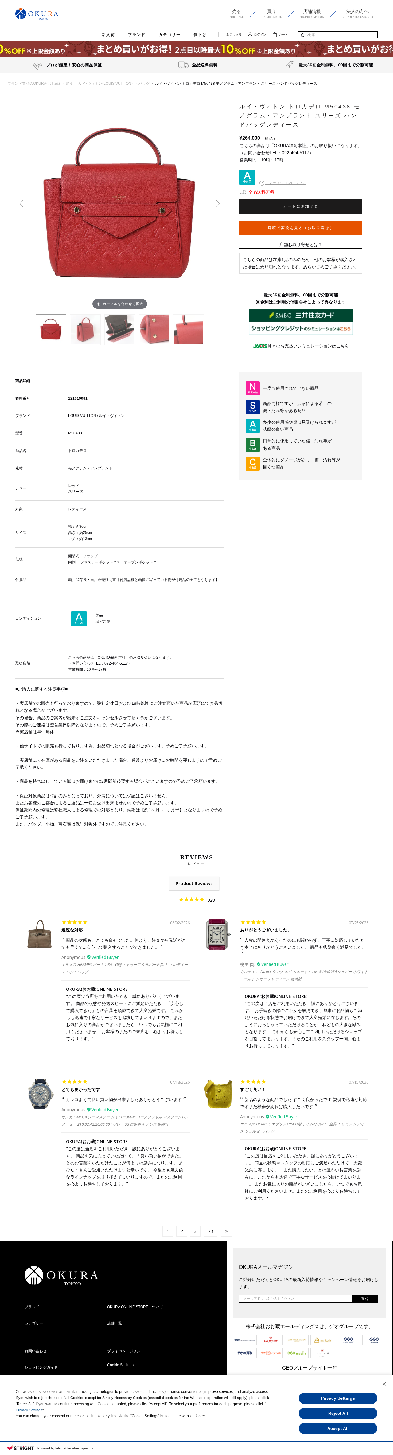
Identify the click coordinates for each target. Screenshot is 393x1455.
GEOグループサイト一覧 (309, 1368)
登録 (365, 1299)
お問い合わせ (36, 1351)
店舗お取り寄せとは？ (300, 244)
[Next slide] (218, 204)
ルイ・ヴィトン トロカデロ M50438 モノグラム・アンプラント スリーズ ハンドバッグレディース (236, 83)
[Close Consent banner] (384, 1384)
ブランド (137, 35)
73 (210, 1231)
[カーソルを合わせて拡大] (119, 206)
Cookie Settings (120, 1365)
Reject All (338, 1413)
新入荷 (108, 35)
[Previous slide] (21, 204)
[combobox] (338, 34)
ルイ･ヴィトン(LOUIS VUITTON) (105, 83)
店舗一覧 (114, 1323)
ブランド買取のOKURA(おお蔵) (33, 83)
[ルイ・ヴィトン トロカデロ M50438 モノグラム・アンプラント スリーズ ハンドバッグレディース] (51, 329)
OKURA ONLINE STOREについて (135, 1307)
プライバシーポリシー (125, 1351)
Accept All (337, 1428)
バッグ (144, 83)
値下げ (200, 35)
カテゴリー (170, 35)
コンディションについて (285, 183)
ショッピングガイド (41, 1367)
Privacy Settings (29, 1410)
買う (69, 83)
